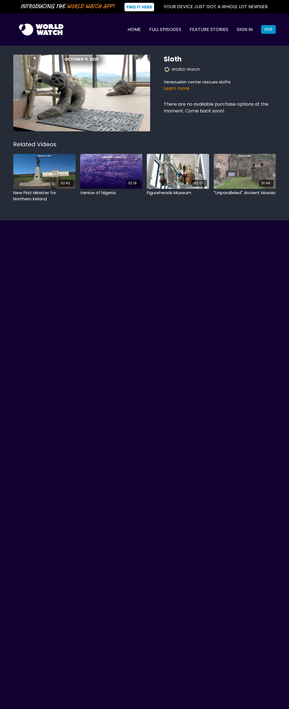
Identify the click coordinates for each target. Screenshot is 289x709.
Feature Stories (209, 29)
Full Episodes (165, 29)
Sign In (245, 29)
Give (268, 29)
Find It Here (139, 7)
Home (134, 29)
